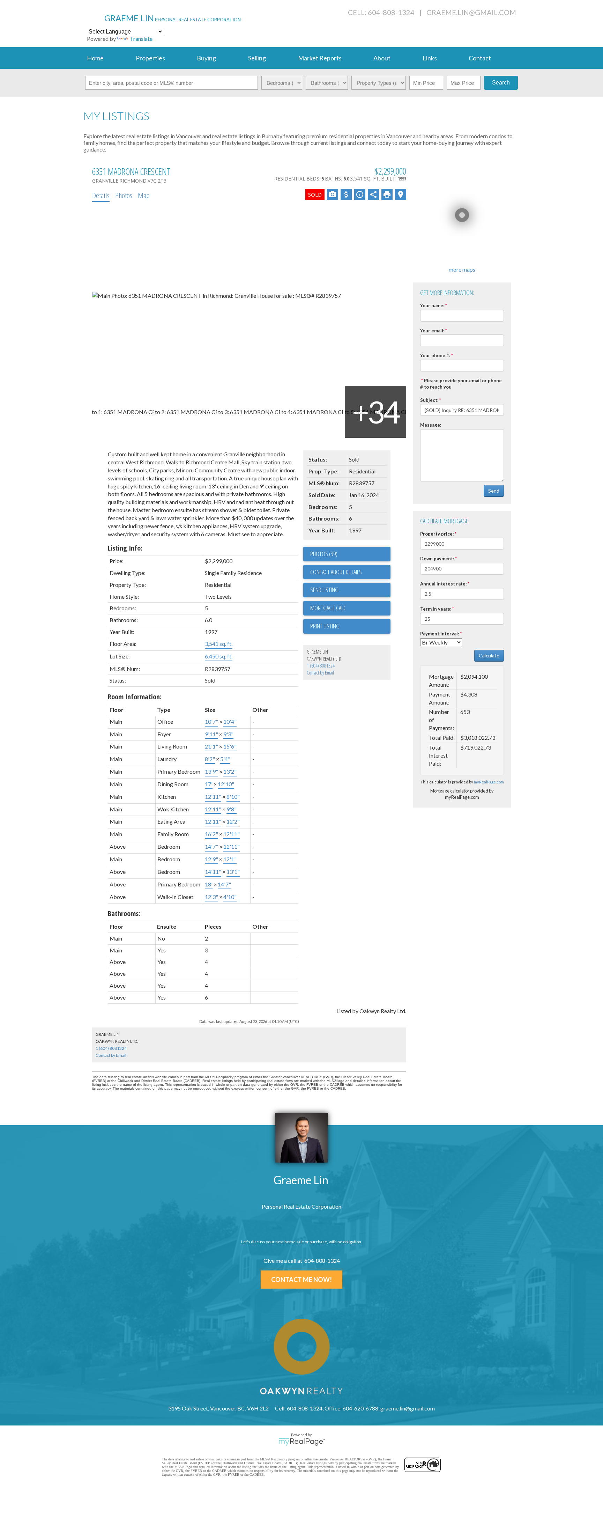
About (381, 58)
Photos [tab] (123, 195)
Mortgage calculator (350, 608)
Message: (430, 425)
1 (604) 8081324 (321, 665)
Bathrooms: (124, 913)
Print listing (325, 626)
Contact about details (336, 572)
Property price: (437, 534)
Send (493, 491)
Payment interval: (439, 633)
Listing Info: (125, 548)
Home (95, 58)
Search (501, 83)
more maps (462, 269)
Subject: (429, 400)
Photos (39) (323, 554)
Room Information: (135, 696)
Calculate (489, 655)
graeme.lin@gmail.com (471, 12)
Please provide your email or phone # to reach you (461, 384)
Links (430, 58)
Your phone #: (435, 355)
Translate (141, 38)
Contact (480, 58)
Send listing (324, 589)
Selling (257, 58)
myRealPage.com (489, 782)
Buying (206, 58)
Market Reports (320, 58)
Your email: (432, 330)
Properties (150, 58)
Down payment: (437, 558)
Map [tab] (144, 195)
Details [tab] (101, 195)
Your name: (432, 305)
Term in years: (435, 609)
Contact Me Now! (301, 1279)
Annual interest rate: (443, 584)
